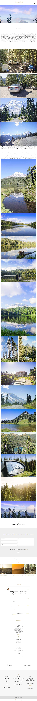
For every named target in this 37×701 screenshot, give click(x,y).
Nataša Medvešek (18, 698)
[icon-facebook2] (28, 685)
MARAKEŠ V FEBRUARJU (4, 575)
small (22, 524)
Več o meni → (18, 634)
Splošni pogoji (32, 698)
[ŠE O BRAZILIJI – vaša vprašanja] (18, 569)
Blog (6, 684)
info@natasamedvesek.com (30, 679)
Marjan (19, 588)
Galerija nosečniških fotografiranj (18, 681)
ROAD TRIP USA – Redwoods (29, 575)
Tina (18, 605)
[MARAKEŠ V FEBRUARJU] (6, 569)
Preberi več (26, 549)
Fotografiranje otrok (18, 645)
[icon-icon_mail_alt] (31, 685)
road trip (20, 524)
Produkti (7, 681)
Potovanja (18, 29)
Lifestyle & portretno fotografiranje (18, 650)
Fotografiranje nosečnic (18, 644)
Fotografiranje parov (18, 647)
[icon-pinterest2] (29, 685)
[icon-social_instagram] (19, 636)
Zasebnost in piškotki (28, 698)
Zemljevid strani (7, 678)
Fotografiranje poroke (18, 648)
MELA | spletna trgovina (6, 687)
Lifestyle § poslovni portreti (18, 684)
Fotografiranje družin (18, 642)
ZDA (24, 524)
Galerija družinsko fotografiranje (18, 679)
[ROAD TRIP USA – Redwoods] (30, 569)
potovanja (16, 524)
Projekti (7, 679)
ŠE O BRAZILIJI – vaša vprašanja (18, 575)
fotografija (13, 524)
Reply (27, 605)
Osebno (18, 651)
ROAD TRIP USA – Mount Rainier (19, 27)
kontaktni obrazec (32, 680)
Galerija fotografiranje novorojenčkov (18, 678)
